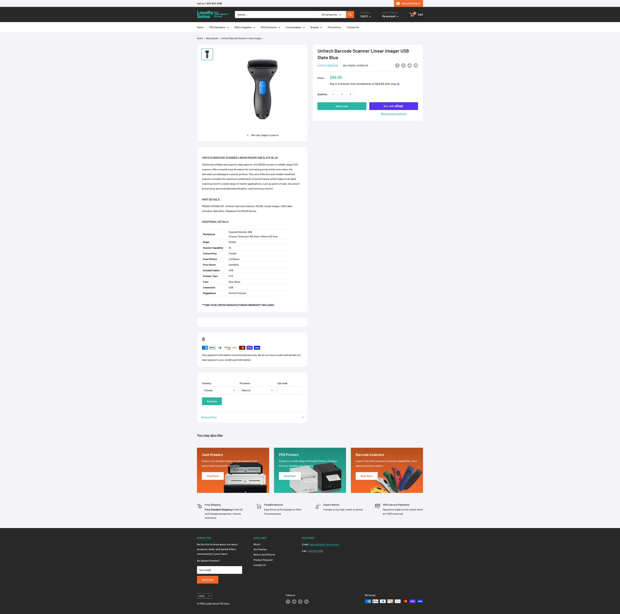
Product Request (263, 559)
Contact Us (353, 27)
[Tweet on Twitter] (409, 65)
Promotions (334, 27)
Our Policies (260, 549)
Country (206, 383)
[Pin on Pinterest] (403, 65)
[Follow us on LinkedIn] (306, 601)
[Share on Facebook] (397, 65)
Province (245, 383)
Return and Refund (264, 554)
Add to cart (342, 106)
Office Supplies (243, 27)
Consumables (293, 27)
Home (200, 27)
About (256, 544)
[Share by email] (415, 65)
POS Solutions (269, 27)
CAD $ (202, 595)
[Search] (350, 14)
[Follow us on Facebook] (288, 601)
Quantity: (322, 94)
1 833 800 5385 (315, 550)
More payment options (393, 113)
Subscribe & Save (411, 3)
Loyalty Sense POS (327, 65)
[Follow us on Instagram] (300, 601)
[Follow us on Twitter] (294, 601)
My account (389, 16)
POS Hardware (217, 27)
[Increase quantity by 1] (350, 94)
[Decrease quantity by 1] (333, 94)
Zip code (282, 383)
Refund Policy (209, 417)
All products (212, 38)
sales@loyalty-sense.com (324, 544)
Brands (314, 27)
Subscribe (207, 579)
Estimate (212, 401)
